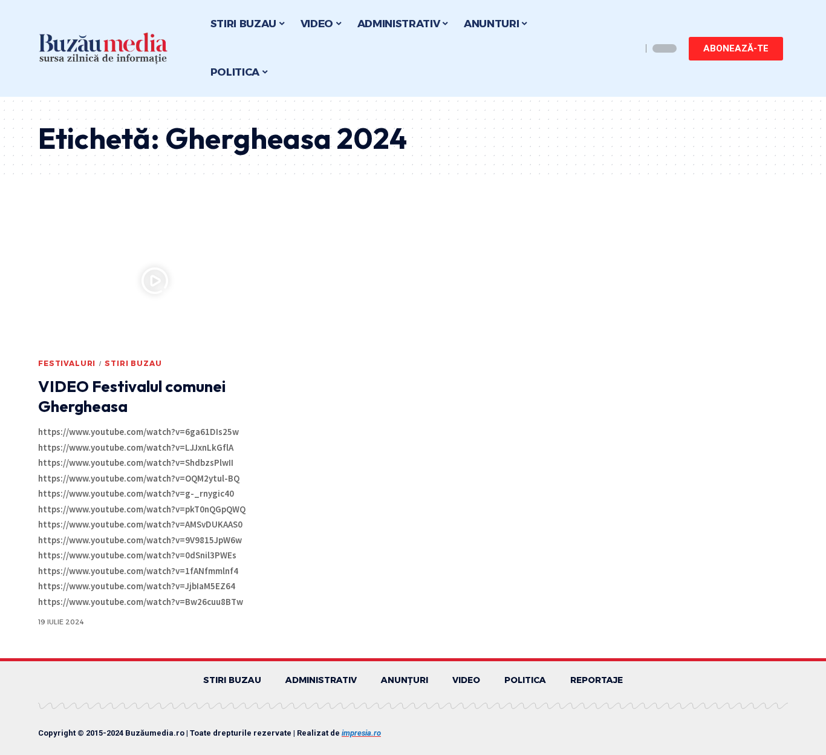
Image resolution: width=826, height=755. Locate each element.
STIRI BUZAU (133, 363)
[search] (629, 48)
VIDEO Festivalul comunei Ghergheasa (132, 396)
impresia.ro (361, 732)
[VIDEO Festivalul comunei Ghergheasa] (155, 281)
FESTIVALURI (67, 363)
